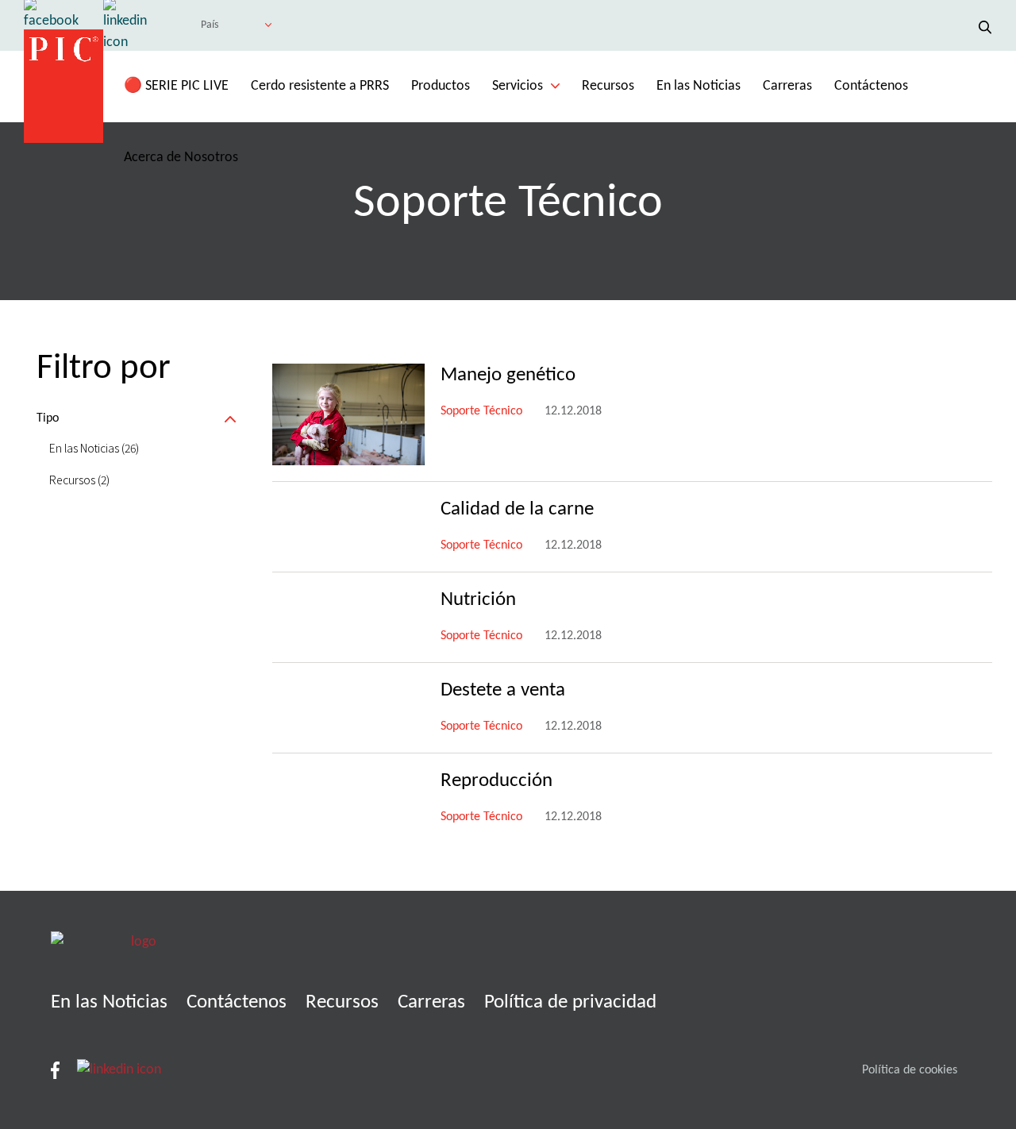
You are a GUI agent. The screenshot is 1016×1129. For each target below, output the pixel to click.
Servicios (517, 86)
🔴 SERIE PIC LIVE (176, 86)
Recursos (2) (79, 479)
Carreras (787, 86)
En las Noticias (698, 86)
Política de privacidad (570, 1002)
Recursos (608, 86)
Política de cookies (909, 1070)
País (209, 25)
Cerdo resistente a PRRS (320, 86)
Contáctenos (871, 86)
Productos (440, 86)
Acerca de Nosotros (181, 157)
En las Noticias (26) (94, 448)
